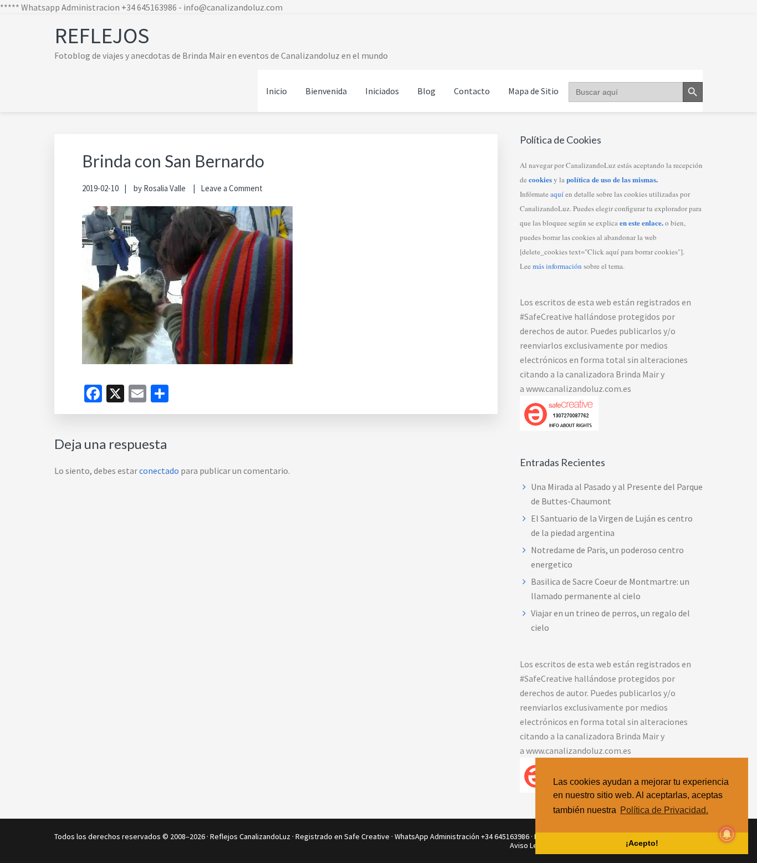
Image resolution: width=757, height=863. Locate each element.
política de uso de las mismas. (612, 179)
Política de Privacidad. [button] (664, 810)
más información (557, 266)
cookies (540, 179)
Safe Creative (367, 836)
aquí (557, 194)
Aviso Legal (529, 845)
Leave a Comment (232, 188)
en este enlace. (641, 222)
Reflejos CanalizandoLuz (250, 836)
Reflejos (102, 35)
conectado (159, 470)
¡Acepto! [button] (642, 843)
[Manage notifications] (727, 834)
